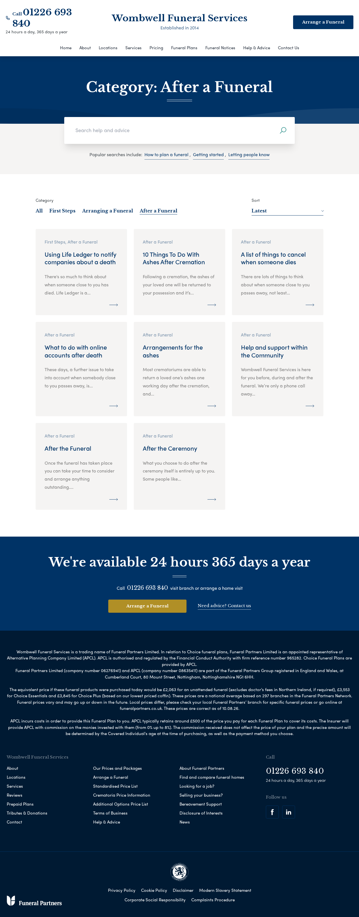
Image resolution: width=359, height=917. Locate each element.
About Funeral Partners (202, 768)
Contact (14, 822)
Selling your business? (201, 795)
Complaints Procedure (213, 900)
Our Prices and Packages (117, 768)
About (85, 48)
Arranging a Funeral (107, 211)
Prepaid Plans (20, 804)
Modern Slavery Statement (225, 890)
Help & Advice (256, 48)
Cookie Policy (154, 890)
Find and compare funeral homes (212, 777)
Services (133, 48)
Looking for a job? (197, 786)
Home (66, 48)
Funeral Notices (220, 48)
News (185, 822)
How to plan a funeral (166, 154)
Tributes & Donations (27, 813)
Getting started (208, 154)
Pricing (156, 48)
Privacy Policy (121, 890)
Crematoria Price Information (121, 795)
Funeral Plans (184, 48)
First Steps (62, 211)
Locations (108, 48)
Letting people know (249, 154)
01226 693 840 (147, 587)
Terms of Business (110, 813)
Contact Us (288, 48)
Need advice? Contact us (224, 605)
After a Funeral (158, 211)
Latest (259, 211)
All (39, 211)
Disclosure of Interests (201, 813)
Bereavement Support (201, 804)
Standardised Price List (115, 786)
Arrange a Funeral (147, 606)
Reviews (14, 795)
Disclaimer (183, 890)
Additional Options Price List (120, 804)
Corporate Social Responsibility (155, 900)
